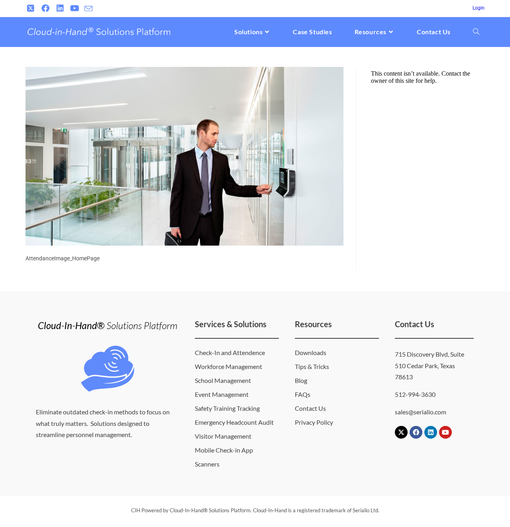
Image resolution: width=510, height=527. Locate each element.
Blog (301, 380)
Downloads (310, 352)
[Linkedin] (430, 432)
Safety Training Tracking (227, 408)
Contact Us (310, 408)
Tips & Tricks (312, 366)
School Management (223, 380)
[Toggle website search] (476, 32)
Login (478, 8)
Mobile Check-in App (224, 450)
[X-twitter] (401, 432)
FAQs (302, 394)
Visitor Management (223, 436)
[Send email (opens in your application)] (88, 8)
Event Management (222, 394)
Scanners (207, 464)
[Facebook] (416, 432)
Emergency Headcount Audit (234, 422)
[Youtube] (445, 432)
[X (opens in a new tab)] (32, 8)
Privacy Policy (314, 422)
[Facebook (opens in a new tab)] (45, 8)
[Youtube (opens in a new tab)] (74, 8)
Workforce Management (228, 366)
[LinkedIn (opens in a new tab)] (60, 8)
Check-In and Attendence (230, 352)
